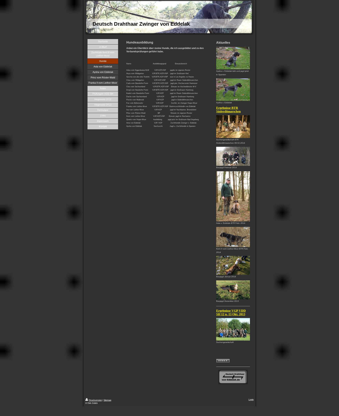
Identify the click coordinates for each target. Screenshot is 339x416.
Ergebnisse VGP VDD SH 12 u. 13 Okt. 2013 (231, 312)
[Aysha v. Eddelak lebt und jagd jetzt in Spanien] (233, 58)
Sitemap (107, 400)
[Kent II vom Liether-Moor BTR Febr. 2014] (233, 237)
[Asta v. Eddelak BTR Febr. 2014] (233, 196)
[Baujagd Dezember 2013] (233, 289)
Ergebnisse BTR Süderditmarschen (228, 109)
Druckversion (95, 400)
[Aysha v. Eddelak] (233, 89)
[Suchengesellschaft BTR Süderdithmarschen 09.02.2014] (233, 126)
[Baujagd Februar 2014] (233, 156)
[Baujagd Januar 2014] (233, 265)
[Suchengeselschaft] (233, 329)
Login (251, 399)
